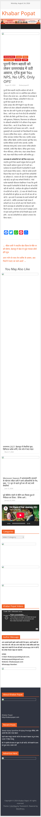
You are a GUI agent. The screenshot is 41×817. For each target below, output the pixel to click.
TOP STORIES (9, 60)
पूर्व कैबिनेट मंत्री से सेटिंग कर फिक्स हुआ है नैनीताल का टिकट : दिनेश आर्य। (18, 496)
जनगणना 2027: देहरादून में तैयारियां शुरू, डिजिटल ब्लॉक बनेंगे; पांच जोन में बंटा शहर (18, 447)
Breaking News (9, 57)
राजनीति (25, 60)
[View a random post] (18, 26)
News (25, 57)
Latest (19, 57)
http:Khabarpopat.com (10, 717)
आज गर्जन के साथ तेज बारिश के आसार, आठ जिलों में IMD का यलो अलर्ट (19, 259)
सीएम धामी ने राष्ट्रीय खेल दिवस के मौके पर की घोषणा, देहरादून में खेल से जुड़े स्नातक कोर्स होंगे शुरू (20, 249)
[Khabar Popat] (4, 26)
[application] (20, 515)
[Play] (5, 523)
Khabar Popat (18, 13)
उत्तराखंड (18, 60)
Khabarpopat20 (24, 85)
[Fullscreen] (36, 523)
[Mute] (32, 523)
